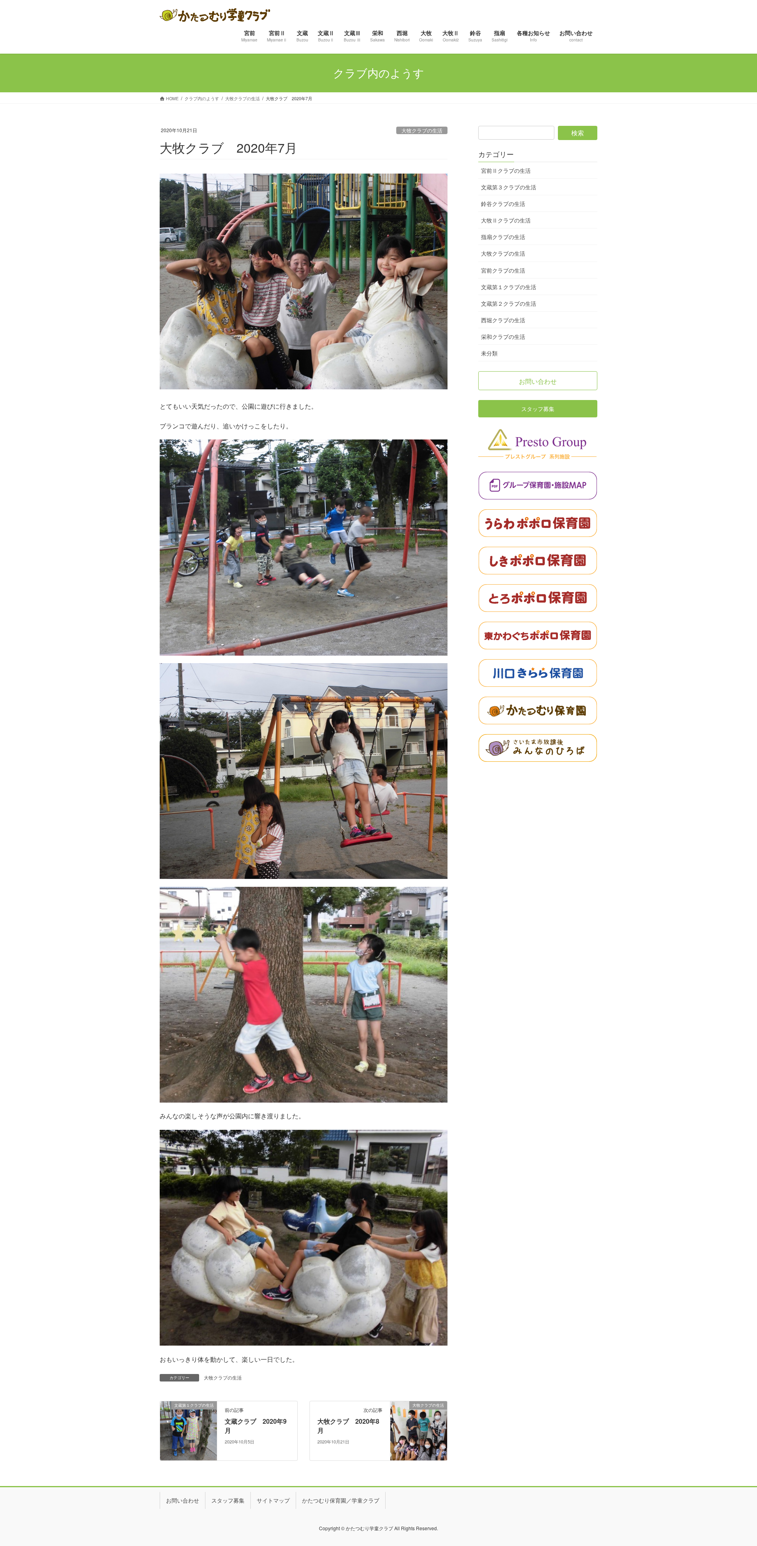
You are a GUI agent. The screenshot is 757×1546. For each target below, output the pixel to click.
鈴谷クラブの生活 (503, 204)
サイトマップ (273, 1500)
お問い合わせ (182, 1500)
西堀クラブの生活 (503, 320)
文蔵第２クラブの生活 (508, 303)
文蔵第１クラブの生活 (508, 287)
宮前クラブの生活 (503, 270)
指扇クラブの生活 (503, 237)
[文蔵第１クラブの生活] (188, 1430)
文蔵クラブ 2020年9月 (256, 1425)
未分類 (489, 353)
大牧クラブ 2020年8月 (348, 1425)
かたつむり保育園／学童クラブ (340, 1500)
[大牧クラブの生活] (418, 1430)
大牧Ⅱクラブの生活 (506, 220)
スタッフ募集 (227, 1500)
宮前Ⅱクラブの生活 (506, 170)
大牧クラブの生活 (421, 130)
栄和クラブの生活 (503, 336)
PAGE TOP (733, 1491)
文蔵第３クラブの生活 (508, 187)
